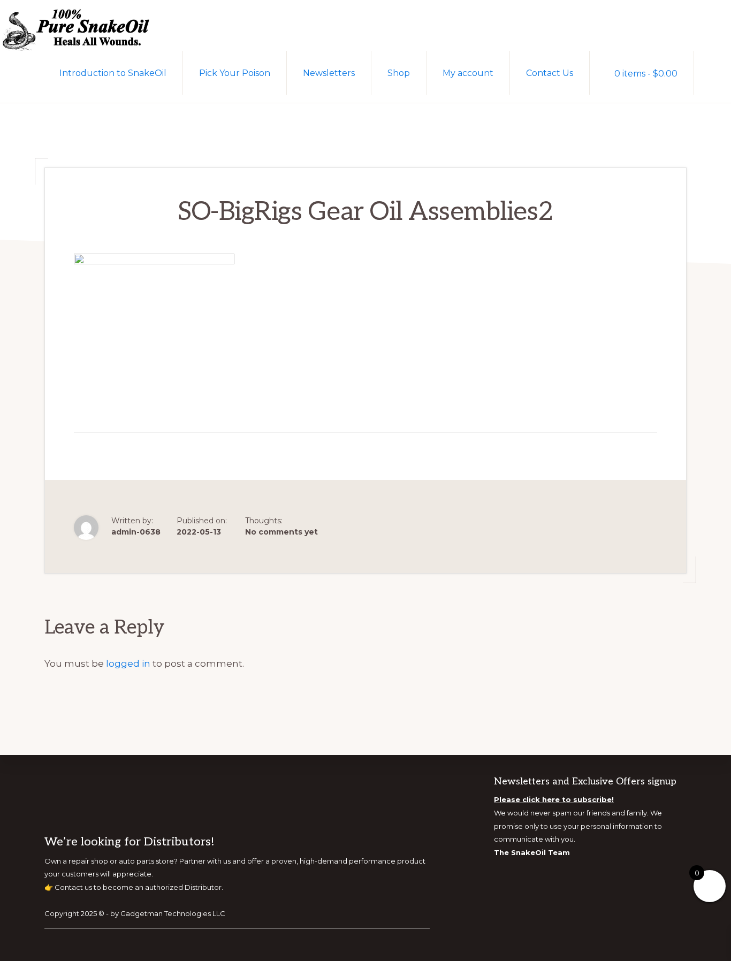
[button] (712, 72)
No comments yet (281, 532)
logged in (128, 663)
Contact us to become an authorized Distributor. (139, 887)
